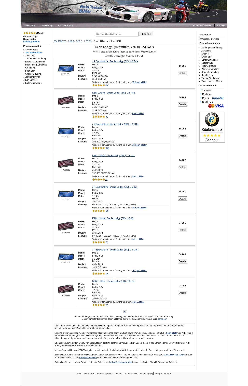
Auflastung (206, 51)
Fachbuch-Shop (65, 25)
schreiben (162, 319)
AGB (79, 373)
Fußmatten (30, 71)
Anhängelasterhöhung (211, 48)
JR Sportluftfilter (32, 77)
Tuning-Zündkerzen (210, 78)
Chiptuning (30, 68)
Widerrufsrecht (131, 373)
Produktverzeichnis (202, 25)
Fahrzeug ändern (31, 42)
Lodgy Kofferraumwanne (120, 362)
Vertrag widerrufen (162, 373)
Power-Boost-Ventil (210, 69)
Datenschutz (88, 373)
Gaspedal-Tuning (33, 74)
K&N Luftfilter (31, 80)
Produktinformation (88, 357)
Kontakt (221, 25)
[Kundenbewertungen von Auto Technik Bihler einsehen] (212, 142)
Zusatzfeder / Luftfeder (211, 81)
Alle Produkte (31, 49)
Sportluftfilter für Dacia (174, 355)
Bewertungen (146, 373)
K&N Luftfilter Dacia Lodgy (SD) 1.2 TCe (113, 92)
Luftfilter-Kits (207, 63)
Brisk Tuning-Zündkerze (36, 65)
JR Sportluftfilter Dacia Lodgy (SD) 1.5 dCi (114, 186)
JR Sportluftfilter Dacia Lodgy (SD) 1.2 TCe (115, 61)
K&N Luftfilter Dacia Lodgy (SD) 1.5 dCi (113, 218)
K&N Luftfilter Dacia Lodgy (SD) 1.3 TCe (113, 155)
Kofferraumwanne (33, 83)
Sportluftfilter (207, 75)
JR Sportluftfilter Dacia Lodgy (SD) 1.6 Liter (115, 249)
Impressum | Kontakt (104, 373)
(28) (107, 85)
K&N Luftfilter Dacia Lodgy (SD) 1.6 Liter (113, 281)
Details (182, 73)
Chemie (205, 54)
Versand (119, 373)
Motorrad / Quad (208, 66)
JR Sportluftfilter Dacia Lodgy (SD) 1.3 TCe (115, 124)
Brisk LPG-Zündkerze (35, 62)
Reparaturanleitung (210, 72)
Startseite (30, 25)
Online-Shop (46, 25)
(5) (106, 117)
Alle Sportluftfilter (33, 52)
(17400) (40, 33)
